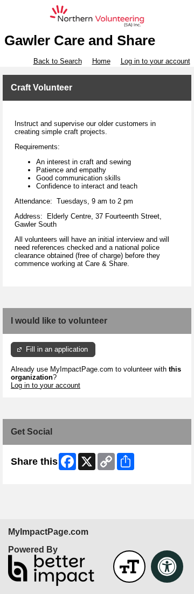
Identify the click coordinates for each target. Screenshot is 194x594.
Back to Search (57, 61)
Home (101, 61)
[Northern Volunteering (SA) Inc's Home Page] (97, 16)
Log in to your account (155, 61)
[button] (129, 566)
